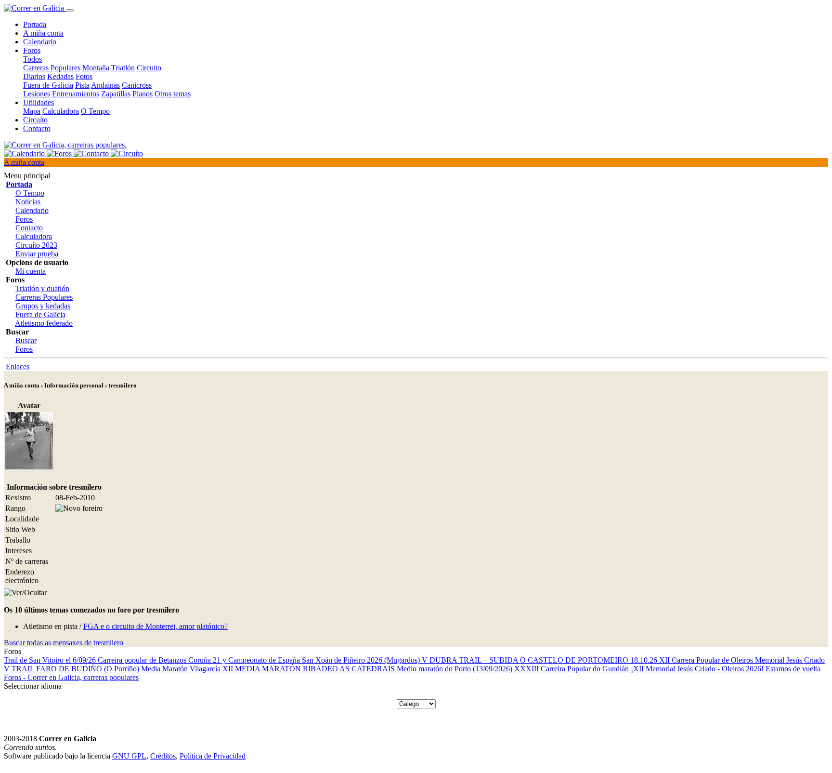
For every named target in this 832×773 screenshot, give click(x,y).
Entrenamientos (75, 94)
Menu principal (27, 176)
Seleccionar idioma (33, 686)
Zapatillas (115, 94)
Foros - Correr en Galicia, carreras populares (71, 677)
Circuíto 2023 (36, 245)
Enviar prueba (36, 254)
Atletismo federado (44, 323)
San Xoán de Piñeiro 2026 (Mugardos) (362, 660)
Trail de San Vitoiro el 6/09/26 (51, 660)
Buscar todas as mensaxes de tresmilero (63, 643)
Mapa (31, 111)
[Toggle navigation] (70, 10)
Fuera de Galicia (48, 85)
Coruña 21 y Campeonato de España (245, 660)
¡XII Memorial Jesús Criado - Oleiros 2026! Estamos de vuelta (725, 669)
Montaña (95, 68)
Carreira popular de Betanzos (143, 660)
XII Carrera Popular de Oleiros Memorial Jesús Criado (742, 660)
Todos (32, 59)
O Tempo (95, 111)
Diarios (34, 76)
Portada (34, 24)
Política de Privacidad (213, 756)
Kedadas (60, 76)
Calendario (39, 42)
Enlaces (17, 366)
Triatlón (123, 68)
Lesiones (36, 94)
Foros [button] (31, 50)
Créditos (163, 756)
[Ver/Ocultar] (25, 592)
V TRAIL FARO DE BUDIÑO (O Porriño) (72, 669)
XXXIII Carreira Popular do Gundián (572, 669)
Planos (142, 94)
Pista (82, 85)
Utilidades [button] (38, 102)
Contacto (37, 128)
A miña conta (43, 33)
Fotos (84, 76)
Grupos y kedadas (42, 306)
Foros (24, 219)
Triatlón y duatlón (42, 288)
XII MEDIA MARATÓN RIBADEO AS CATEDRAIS (309, 669)
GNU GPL (129, 756)
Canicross (137, 85)
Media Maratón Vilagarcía (181, 669)
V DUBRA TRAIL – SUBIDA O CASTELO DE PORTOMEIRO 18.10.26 (540, 660)
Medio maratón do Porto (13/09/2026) (455, 669)
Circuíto (35, 120)
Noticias (27, 202)
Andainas (105, 85)
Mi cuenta (30, 271)
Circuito (149, 68)
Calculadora (60, 111)
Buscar (26, 340)
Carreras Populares (51, 68)
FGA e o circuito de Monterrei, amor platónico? (155, 626)
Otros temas (173, 94)
